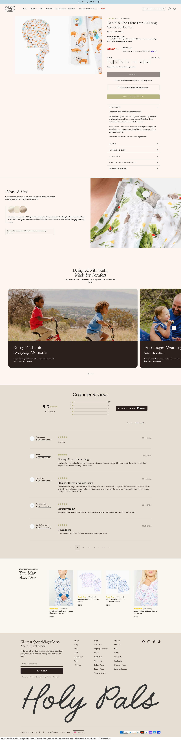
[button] (154, 9)
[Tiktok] (154, 641)
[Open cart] (174, 8)
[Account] (169, 8)
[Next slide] (174, 328)
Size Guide (155, 57)
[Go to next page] (109, 547)
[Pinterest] (159, 641)
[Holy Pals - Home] (10, 9)
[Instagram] (148, 641)
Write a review (131, 408)
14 (147, 62)
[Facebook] (143, 641)
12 (141, 62)
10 (134, 62)
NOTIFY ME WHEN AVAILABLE (133, 97)
